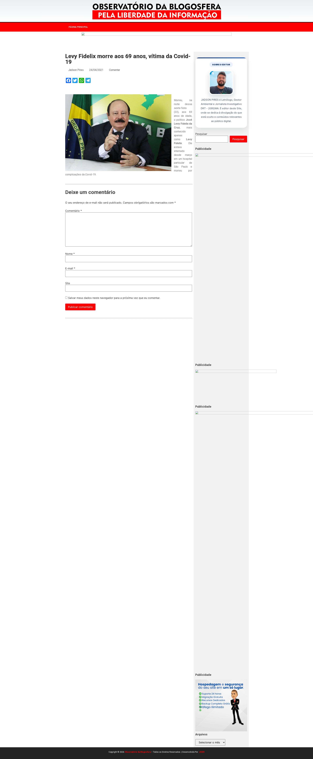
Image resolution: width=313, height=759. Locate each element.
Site (67, 283)
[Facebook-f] (209, 27)
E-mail (70, 268)
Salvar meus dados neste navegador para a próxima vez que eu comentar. (114, 298)
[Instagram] (215, 27)
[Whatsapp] (229, 27)
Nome (70, 253)
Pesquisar (201, 134)
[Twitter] (222, 27)
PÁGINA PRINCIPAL (78, 27)
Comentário (73, 210)
